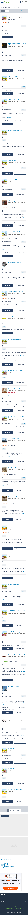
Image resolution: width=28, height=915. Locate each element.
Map (7, 10)
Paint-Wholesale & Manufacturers (9, 870)
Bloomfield (8, 5)
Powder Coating (20, 263)
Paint (18, 78)
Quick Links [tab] (4, 898)
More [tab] (2, 901)
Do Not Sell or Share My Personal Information (14, 908)
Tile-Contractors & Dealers (7, 866)
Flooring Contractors (21, 390)
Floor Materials (20, 46)
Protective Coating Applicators (8, 859)
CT (4, 5)
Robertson (11, 151)
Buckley (11, 358)
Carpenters (3, 862)
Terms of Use (12, 910)
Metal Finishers (20, 17)
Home (2, 5)
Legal (17, 910)
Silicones (19, 687)
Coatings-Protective (12, 17)
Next (18, 810)
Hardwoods (3, 865)
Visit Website (20, 37)
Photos (23, 26)
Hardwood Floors (5, 864)
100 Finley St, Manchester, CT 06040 (11, 395)
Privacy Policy (14, 906)
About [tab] (3, 894)
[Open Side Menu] (26, 2)
